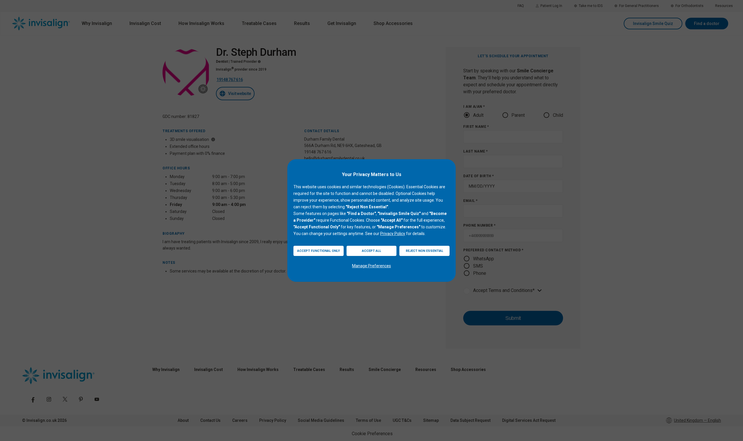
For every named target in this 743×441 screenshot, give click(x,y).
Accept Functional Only (318, 251)
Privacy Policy (392, 233)
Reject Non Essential (424, 251)
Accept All (371, 251)
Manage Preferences (371, 265)
